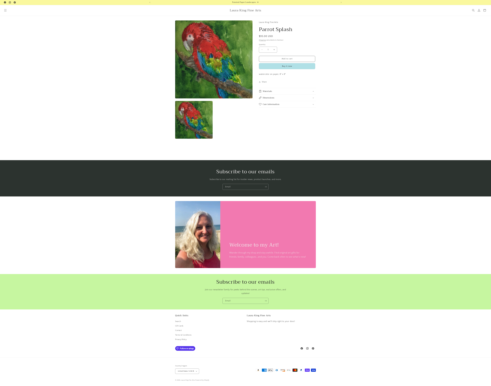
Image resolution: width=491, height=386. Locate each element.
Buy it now (287, 66)
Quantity (262, 44)
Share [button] (264, 82)
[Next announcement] (341, 2)
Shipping (262, 40)
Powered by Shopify (202, 380)
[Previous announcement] (150, 2)
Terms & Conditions (183, 335)
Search (178, 321)
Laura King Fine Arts (188, 380)
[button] (5, 10)
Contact (178, 331)
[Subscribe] (265, 187)
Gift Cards (179, 326)
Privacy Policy (181, 339)
